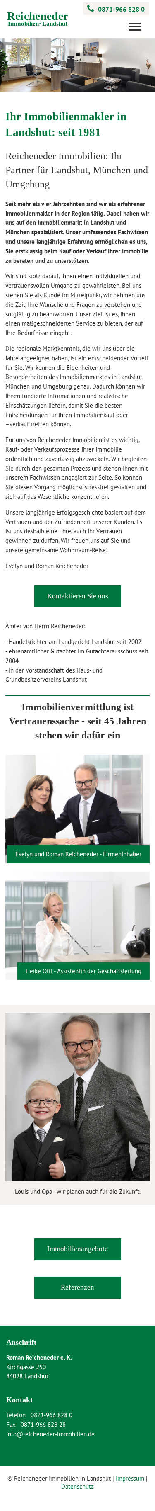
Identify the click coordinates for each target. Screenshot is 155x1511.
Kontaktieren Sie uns (77, 596)
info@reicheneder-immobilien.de (50, 1434)
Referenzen (77, 1287)
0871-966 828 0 (121, 9)
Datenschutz (77, 1486)
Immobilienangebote (77, 1249)
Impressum (130, 1478)
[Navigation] (137, 30)
